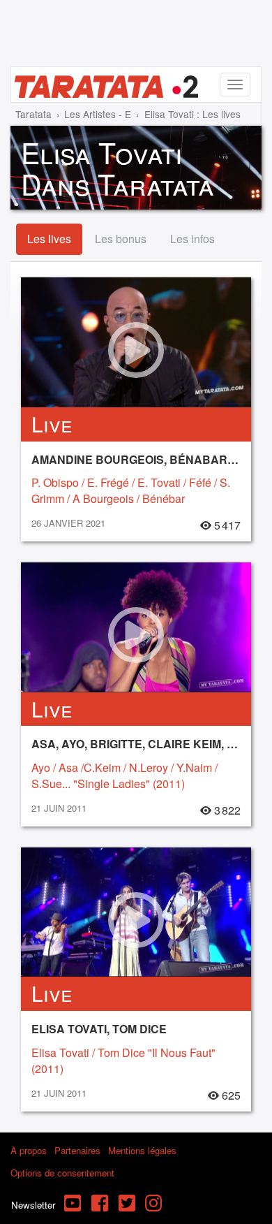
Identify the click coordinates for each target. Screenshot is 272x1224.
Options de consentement (62, 1172)
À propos (28, 1150)
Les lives (49, 239)
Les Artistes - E (97, 114)
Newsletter (33, 1204)
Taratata (33, 114)
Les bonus (120, 239)
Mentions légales (142, 1150)
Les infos (192, 239)
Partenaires (77, 1150)
